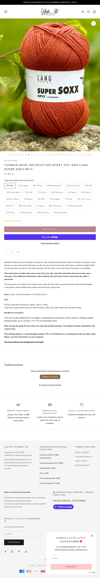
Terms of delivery (82, 452)
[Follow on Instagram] (12, 551)
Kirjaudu (71, 567)
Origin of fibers (81, 461)
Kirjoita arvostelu (50, 376)
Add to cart (50, 229)
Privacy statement (82, 465)
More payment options (50, 243)
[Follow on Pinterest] (19, 551)
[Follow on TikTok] (25, 551)
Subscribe (14, 542)
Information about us (83, 456)
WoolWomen (11, 161)
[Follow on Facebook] (5, 551)
